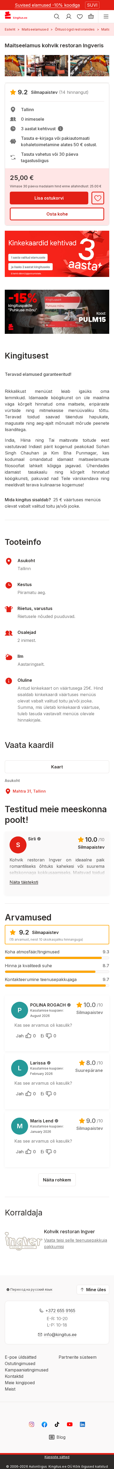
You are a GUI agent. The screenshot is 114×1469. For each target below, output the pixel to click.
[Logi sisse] (68, 16)
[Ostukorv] (91, 16)
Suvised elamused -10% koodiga (47, 5)
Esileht (10, 29)
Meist (10, 1389)
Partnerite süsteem (78, 1357)
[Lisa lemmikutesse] (97, 198)
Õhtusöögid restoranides (75, 29)
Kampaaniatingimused (26, 1370)
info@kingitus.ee (60, 1334)
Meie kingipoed (20, 1382)
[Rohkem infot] (60, 128)
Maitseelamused (35, 29)
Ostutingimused (20, 1363)
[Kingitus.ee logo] (18, 16)
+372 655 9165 (60, 1310)
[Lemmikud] (79, 16)
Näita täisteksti (24, 882)
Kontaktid (14, 1376)
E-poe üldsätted (20, 1357)
